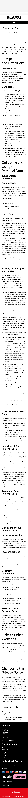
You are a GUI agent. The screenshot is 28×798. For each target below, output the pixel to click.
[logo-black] (14, 17)
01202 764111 (5, 737)
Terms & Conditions (7, 781)
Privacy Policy (5, 785)
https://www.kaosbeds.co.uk (12, 146)
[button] (14, 22)
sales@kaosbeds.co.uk (8, 740)
